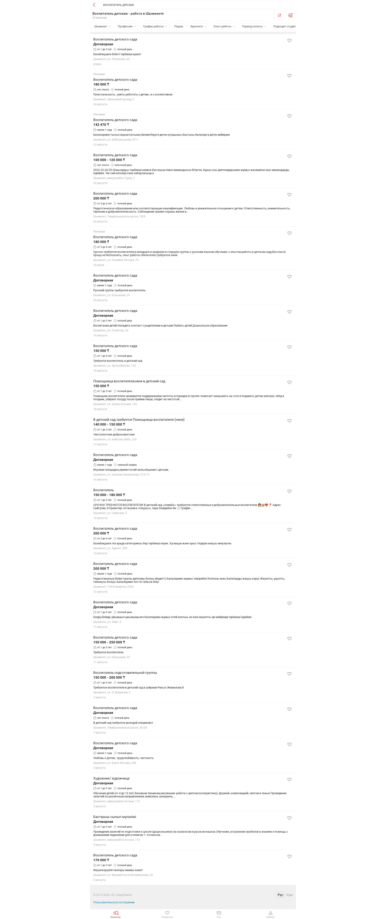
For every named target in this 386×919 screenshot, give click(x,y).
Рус (280, 895)
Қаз (290, 895)
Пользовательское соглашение (113, 902)
